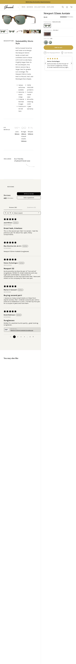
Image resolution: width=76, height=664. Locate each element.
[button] (74, 20)
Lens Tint (48, 38)
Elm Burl (47, 34)
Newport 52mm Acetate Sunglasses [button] (21, 330)
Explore (50, 7)
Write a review (29, 194)
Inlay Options (51, 30)
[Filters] (10, 213)
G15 (46, 42)
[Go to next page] (33, 336)
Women (30, 7)
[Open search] (6, 213)
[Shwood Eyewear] (9, 7)
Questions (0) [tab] (31, 207)
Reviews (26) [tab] (13, 207)
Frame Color (52, 22)
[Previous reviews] (45, 63)
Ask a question (29, 198)
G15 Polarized (50, 42)
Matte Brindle (47, 26)
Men (23, 7)
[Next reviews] (71, 63)
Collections (40, 7)
